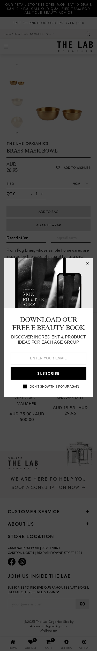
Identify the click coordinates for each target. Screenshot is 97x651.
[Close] (87, 263)
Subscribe (48, 373)
